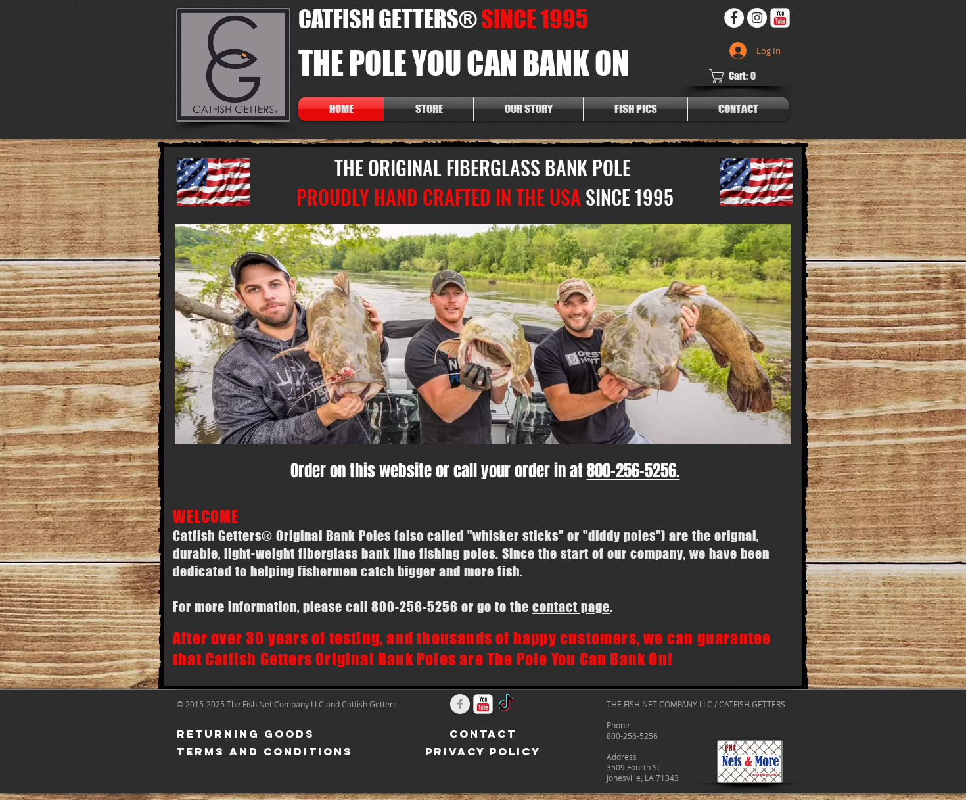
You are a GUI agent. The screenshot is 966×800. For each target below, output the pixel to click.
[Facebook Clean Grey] (460, 704)
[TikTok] (506, 704)
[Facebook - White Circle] (734, 18)
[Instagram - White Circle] (757, 18)
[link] (736, 76)
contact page (571, 607)
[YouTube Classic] (780, 18)
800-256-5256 (631, 470)
